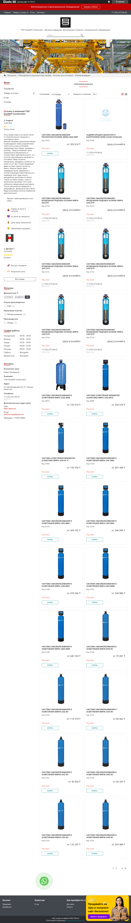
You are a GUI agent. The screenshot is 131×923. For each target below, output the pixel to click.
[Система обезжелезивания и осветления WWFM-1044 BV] (105, 689)
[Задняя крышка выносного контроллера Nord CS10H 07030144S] (105, 115)
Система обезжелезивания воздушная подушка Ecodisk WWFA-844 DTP (60, 200)
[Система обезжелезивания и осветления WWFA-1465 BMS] (61, 564)
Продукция (12, 75)
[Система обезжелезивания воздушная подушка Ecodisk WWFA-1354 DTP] (105, 309)
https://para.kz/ (10, 409)
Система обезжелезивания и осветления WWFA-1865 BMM (57, 648)
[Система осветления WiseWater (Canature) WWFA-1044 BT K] (61, 438)
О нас (32, 12)
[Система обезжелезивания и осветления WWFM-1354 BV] (61, 815)
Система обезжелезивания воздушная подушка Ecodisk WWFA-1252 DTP (60, 332)
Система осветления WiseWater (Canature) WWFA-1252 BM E (103, 396)
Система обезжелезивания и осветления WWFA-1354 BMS (101, 522)
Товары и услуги (19, 12)
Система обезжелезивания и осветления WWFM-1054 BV (101, 773)
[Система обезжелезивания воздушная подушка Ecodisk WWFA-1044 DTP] (105, 178)
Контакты (41, 12)
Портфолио (9, 89)
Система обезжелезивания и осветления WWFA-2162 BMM (57, 396)
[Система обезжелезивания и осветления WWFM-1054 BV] (105, 752)
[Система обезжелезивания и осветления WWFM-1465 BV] (105, 815)
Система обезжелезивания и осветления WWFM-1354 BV (57, 836)
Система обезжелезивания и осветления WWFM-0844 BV (101, 648)
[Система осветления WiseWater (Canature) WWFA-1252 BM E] (105, 375)
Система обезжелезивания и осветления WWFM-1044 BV (101, 710)
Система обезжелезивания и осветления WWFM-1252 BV (57, 710)
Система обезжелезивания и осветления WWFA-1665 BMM (101, 585)
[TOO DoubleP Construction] (65, 22)
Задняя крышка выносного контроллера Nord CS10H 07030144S (104, 136)
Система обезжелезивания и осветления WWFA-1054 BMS (57, 522)
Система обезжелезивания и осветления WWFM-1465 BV (101, 836)
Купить (50, 153)
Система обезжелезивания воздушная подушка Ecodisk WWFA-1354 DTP (104, 332)
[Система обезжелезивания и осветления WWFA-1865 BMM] (61, 626)
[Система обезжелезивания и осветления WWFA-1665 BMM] (105, 564)
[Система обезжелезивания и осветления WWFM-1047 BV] (61, 752)
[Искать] (82, 35)
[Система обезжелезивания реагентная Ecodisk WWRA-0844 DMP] (61, 115)
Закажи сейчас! (90, 7)
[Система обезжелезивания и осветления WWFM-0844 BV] (105, 626)
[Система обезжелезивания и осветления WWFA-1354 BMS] (105, 501)
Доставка (70, 904)
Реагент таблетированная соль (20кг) (20, 199)
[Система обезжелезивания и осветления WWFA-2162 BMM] (61, 375)
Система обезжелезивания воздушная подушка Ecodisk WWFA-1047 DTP (60, 266)
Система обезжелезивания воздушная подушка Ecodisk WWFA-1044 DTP (104, 200)
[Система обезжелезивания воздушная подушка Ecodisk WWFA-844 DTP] (61, 178)
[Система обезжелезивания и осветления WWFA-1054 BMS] (61, 501)
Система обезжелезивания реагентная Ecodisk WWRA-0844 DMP (60, 136)
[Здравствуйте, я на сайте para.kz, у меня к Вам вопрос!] (44, 881)
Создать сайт (22, 2)
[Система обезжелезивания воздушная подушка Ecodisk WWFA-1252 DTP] (61, 309)
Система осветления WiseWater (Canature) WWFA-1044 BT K (58, 459)
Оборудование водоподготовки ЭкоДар (34, 75)
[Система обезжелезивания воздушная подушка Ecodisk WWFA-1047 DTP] (61, 244)
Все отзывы (19, 279)
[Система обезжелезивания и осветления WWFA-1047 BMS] (105, 438)
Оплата (70, 907)
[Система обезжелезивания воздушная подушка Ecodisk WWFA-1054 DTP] (105, 244)
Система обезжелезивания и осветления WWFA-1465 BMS (57, 585)
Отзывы (7, 102)
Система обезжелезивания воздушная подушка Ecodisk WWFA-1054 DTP (104, 266)
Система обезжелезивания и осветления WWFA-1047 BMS (101, 459)
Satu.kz (76, 918)
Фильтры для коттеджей (63, 75)
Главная (7, 12)
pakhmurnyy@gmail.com (14, 414)
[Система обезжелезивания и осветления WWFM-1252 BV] (61, 689)
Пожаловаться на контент (75, 920)
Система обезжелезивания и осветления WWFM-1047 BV (57, 773)
